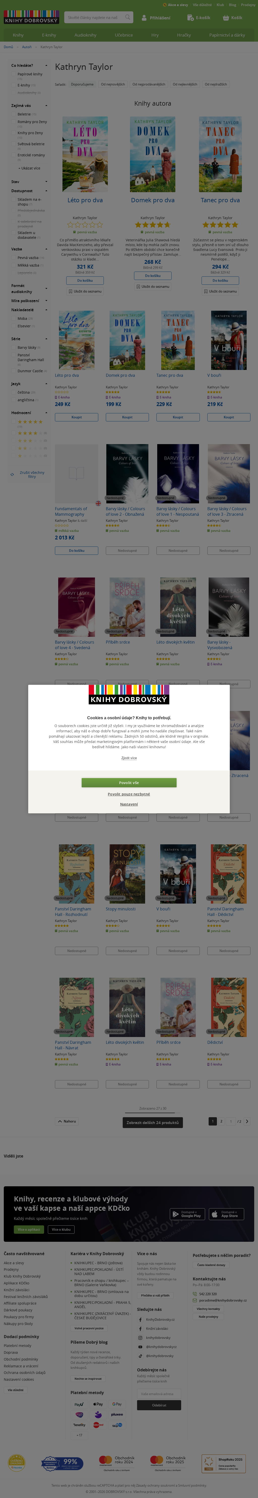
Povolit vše (129, 782)
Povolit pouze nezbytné (129, 794)
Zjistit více (129, 758)
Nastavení (129, 804)
